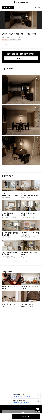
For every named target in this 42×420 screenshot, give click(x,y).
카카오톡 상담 (21, 412)
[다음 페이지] (31, 261)
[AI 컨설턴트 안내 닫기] (38, 394)
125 (27, 261)
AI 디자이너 (9, 7)
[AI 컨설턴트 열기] (37, 409)
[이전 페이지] (11, 261)
